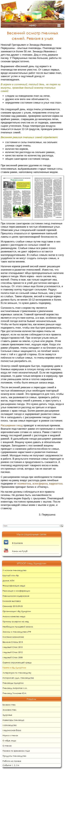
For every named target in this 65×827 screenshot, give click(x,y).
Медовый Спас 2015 (13, 647)
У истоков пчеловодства (14, 570)
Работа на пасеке (12, 761)
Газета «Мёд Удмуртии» (14, 667)
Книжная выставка (12, 601)
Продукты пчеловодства (14, 756)
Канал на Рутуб (20, 551)
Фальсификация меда (14, 585)
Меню (32, 25)
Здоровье (7, 715)
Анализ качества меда (14, 616)
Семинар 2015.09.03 (13, 606)
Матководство (10, 725)
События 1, (8, 765)
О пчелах (7, 745)
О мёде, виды (9, 740)
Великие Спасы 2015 (13, 642)
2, (15, 765)
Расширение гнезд (12, 425)
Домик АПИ (8, 580)
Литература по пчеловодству (17, 673)
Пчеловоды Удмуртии (13, 683)
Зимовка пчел (9, 710)
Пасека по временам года (16, 751)
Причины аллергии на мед (16, 621)
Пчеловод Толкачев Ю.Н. (15, 693)
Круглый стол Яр (11, 575)
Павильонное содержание (16, 596)
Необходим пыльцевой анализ (18, 626)
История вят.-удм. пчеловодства (18, 678)
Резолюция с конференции (16, 591)
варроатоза (55, 483)
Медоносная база (12, 730)
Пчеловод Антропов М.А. (15, 688)
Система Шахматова (13, 637)
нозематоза (24, 483)
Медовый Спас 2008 (13, 657)
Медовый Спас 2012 (13, 652)
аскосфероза (40, 483)
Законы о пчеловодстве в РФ (17, 632)
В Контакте (17, 543)
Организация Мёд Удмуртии (17, 611)
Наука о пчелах (10, 735)
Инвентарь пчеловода (13, 720)
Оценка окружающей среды (17, 662)
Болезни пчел (9, 704)
